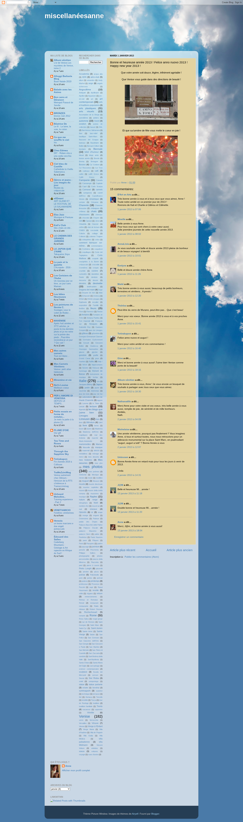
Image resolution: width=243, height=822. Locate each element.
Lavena (85, 403)
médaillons (83, 454)
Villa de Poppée (96, 732)
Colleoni (82, 236)
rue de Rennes (88, 622)
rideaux (82, 609)
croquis (96, 268)
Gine (120, 358)
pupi (91, 587)
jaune (97, 388)
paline (97, 534)
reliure (99, 593)
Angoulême (85, 89)
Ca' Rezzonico (85, 168)
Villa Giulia (88, 736)
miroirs (81, 478)
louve (81, 429)
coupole (95, 258)
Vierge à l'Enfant (95, 726)
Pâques (95, 540)
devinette (97, 283)
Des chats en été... (63, 228)
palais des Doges (88, 522)
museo (81, 490)
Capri (84, 186)
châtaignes (95, 208)
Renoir (81, 603)
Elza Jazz (59, 214)
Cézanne (94, 202)
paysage (85, 547)
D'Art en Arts (125, 194)
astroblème (83, 118)
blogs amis (94, 155)
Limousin (84, 418)
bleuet (81, 155)
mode (90, 478)
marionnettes (85, 444)
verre (81, 720)
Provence (95, 584)
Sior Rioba (94, 678)
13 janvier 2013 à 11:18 (130, 493)
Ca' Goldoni (94, 165)
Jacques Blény (85, 384)
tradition (96, 703)
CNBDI (82, 230)
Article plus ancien (180, 550)
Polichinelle (94, 575)
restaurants (83, 606)
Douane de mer (88, 293)
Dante (81, 277)
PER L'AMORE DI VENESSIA (63, 397)
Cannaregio (87, 183)
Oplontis (82, 512)
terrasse (96, 694)
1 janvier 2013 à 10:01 (129, 255)
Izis (98, 381)
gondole (82, 355)
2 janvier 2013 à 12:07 (129, 447)
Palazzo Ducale (90, 528)
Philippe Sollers (87, 553)
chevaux (99, 215)
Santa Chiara (84, 663)
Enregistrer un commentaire (128, 537)
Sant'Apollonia (93, 660)
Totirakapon (124, 333)
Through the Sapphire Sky (61, 452)
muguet (85, 481)
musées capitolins (91, 487)
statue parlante (96, 684)
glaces (81, 352)
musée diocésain (95, 484)
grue (97, 358)
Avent (96, 121)
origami (96, 515)
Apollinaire (95, 93)
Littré (100, 422)
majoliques (83, 435)
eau (100, 293)
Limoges (83, 415)
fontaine (85, 315)
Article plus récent (122, 550)
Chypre (96, 218)
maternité (86, 451)
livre (85, 425)
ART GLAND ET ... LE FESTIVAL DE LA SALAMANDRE (63, 204)
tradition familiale (86, 706)
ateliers (96, 118)
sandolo (82, 656)
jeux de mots (84, 394)
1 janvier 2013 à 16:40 (129, 348)
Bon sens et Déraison (60, 98)
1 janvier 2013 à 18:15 (129, 370)
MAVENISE (60, 321)
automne (83, 121)
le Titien (96, 403)
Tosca (93, 700)
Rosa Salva (84, 619)
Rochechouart (90, 612)
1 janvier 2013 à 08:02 (129, 234)
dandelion (95, 274)
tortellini (85, 700)
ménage (95, 454)
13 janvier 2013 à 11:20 (130, 512)
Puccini (82, 587)
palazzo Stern (85, 534)
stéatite (85, 688)
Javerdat (82, 391)
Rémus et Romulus (88, 600)
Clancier (95, 224)
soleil (81, 681)
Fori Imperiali (84, 321)
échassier (86, 296)
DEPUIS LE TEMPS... (59, 402)
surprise (99, 691)
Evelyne (122, 265)
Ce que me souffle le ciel (61, 138)
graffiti (95, 355)
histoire (85, 368)
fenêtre (82, 308)
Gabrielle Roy (85, 327)
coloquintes (86, 240)
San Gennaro (93, 638)
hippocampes (97, 365)
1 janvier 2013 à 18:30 (129, 391)
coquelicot (98, 249)
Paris (81, 544)
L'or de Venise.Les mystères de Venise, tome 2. (64, 65)
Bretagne (94, 161)
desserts (82, 280)
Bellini (81, 146)
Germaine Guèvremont (92, 340)
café (97, 171)
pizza (96, 572)
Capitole (99, 183)
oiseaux (93, 509)
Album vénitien (126, 380)
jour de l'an (97, 394)
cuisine (95, 271)
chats (94, 211)
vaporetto (98, 709)
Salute (92, 635)
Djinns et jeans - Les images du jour (63, 182)
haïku (91, 361)
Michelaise (124, 429)
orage (100, 512)
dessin (95, 280)
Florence (90, 312)
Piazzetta (95, 562)
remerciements (91, 597)
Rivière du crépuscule (59, 189)
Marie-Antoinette (85, 441)
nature (82, 500)
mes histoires (85, 460)
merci (81, 457)
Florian (99, 312)
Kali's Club (60, 225)
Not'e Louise (61, 385)
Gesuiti (86, 343)
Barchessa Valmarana (91, 130)
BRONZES (59, 113)
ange (90, 83)
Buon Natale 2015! (63, 81)
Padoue (96, 519)
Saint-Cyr (83, 628)
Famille (96, 305)
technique (86, 694)
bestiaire (82, 149)
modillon (99, 478)
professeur (83, 584)
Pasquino (90, 544)
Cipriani (89, 221)
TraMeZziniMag (62, 472)
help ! (100, 362)
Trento (99, 706)
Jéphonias (95, 391)
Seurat (81, 678)
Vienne (81, 726)
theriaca (89, 697)
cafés (81, 174)
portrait (99, 578)
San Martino (94, 647)
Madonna (98, 429)
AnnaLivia (123, 244)
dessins (82, 283)
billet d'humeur (92, 152)
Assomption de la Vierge (89, 115)
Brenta (81, 161)
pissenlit (99, 569)
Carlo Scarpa (96, 186)
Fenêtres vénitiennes (64, 513)
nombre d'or (84, 506)
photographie (84, 556)
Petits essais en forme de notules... (63, 414)
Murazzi (96, 481)
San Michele (84, 650)
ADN (84, 77)
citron (97, 221)
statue (81, 684)
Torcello (99, 697)
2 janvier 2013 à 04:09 (129, 419)
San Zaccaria (94, 653)
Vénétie (90, 712)
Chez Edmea (61, 150)
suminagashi (85, 691)
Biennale (97, 149)
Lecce (81, 406)
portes (89, 578)
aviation (82, 124)
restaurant (94, 603)
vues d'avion (93, 754)
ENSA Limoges (93, 299)
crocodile (95, 265)
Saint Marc (94, 625)
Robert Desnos (96, 609)
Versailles (83, 723)
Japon (99, 384)
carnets (99, 189)
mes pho (98, 463)
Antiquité (82, 93)
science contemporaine (89, 669)
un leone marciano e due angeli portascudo (63, 526)
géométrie (96, 333)
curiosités (83, 274)
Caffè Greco (86, 177)
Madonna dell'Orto (91, 432)
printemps (95, 581)
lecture (93, 406)
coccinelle (94, 230)
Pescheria (94, 550)
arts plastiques (87, 108)
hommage (83, 371)
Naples (93, 496)
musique (82, 497)
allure (81, 80)
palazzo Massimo (87, 531)
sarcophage (95, 666)
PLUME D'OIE (61, 430)
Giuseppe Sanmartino (88, 349)
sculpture (83, 672)
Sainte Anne (87, 631)
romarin (82, 616)
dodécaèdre (92, 287)
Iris (55, 142)
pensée (82, 550)
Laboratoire (87, 397)
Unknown (123, 457)
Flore (81, 312)
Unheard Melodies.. (59, 495)
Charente (84, 205)
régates (90, 593)
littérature (90, 422)
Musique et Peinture (63, 217)
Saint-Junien (96, 628)
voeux (81, 751)
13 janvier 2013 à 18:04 (130, 530)
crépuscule (83, 265)
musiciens (95, 494)
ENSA (81, 299)
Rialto (96, 606)
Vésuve (95, 723)
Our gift (57, 433)
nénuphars (83, 503)
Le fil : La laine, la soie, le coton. (62, 128)
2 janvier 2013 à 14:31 (129, 475)
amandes (91, 80)
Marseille (86, 447)
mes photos (92, 467)
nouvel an (96, 506)
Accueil (151, 550)
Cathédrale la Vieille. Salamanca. (64, 170)
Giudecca (94, 346)
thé (80, 697)
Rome (93, 615)
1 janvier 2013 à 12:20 (129, 296)
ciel (80, 221)
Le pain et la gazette (61, 263)
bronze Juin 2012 (62, 116)
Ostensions (83, 519)
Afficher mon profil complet (76, 770)
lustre (89, 429)
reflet (81, 593)
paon (85, 540)
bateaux (82, 143)
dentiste (94, 277)
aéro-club (95, 77)
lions (81, 422)
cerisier (82, 202)
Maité (121, 284)
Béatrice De (60, 124)
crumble (82, 271)
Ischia (95, 377)
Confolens (86, 249)
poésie (82, 575)
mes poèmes (94, 472)
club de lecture (93, 227)
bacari (92, 127)
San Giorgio (83, 644)
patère (99, 544)
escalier (95, 302)
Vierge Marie (88, 729)
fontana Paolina (93, 318)
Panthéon (83, 537)
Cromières (83, 268)
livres (96, 426)
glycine (95, 352)
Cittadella (82, 224)
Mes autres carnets (60, 352)
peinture (96, 547)
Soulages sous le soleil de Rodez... (62, 311)
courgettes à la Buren (89, 262)
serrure (95, 675)
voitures (94, 751)
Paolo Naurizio (96, 537)
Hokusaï (95, 368)
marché (95, 438)
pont (80, 578)
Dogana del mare (87, 290)
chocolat (85, 218)
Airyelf (135, 814)
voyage (82, 754)
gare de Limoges (95, 330)
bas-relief (93, 133)
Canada (99, 180)
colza (97, 240)
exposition (83, 305)
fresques (93, 324)
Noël (96, 503)
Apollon (82, 96)
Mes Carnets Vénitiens (61, 365)
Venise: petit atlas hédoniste (62, 370)
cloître (81, 227)
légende (82, 410)
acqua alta (98, 74)
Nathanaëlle (124, 401)
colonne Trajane (95, 236)
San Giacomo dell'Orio (89, 641)
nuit (80, 509)
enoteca (96, 296)
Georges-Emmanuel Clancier (91, 337)
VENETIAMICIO (62, 510)
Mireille (122, 219)
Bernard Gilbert (93, 146)
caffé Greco (93, 174)
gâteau (85, 333)
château (82, 211)
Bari (80, 133)
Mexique (95, 475)
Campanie (84, 180)
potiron (84, 581)
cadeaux (86, 171)
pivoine (86, 572)
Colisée (82, 233)
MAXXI (96, 451)
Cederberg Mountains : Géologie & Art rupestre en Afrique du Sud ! (63, 547)
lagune (99, 400)
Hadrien (82, 362)
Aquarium (92, 96)
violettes (94, 748)
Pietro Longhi (85, 568)
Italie (83, 381)
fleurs (93, 308)
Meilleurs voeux (61, 388)
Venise (84, 716)
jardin (87, 388)
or (92, 512)
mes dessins (93, 457)
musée (82, 484)
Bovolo (96, 158)
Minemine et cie (63, 380)
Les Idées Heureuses (60, 295)
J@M (120, 485)
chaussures (84, 214)
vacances (86, 709)
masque (98, 447)
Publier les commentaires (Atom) (142, 557)
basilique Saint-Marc (88, 136)
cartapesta (87, 193)
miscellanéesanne (74, 16)
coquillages (86, 252)
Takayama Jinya (62, 254)
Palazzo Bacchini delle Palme (91, 525)
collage (95, 233)
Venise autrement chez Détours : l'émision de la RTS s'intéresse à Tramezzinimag (63, 480)
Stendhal (95, 688)
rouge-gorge (97, 619)
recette (96, 590)
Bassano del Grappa (88, 140)
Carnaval (86, 189)
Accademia (84, 74)
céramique (94, 199)
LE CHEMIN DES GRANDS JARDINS (63, 238)
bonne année (84, 158)
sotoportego (93, 681)
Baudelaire (94, 143)
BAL (100, 127)
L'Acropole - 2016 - (63, 267)
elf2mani (58, 198)
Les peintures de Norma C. (63, 306)
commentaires (96, 246)
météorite (82, 475)
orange (85, 515)
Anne (120, 522)
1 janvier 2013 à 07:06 (129, 209)
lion (97, 419)
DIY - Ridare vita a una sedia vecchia (63, 154)
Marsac (99, 444)
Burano (82, 164)
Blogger (155, 814)
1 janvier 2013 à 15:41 (129, 323)
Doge (100, 290)
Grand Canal (84, 358)
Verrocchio (94, 720)
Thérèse (122, 305)
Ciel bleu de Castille (60, 165)
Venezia (58, 521)
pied (80, 565)
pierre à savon (93, 565)
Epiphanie (83, 302)
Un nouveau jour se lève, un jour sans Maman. (63, 284)
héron (84, 365)
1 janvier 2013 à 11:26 (129, 274)
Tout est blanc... (61, 356)
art (92, 99)
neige (95, 500)
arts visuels (86, 111)
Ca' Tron (98, 168)
